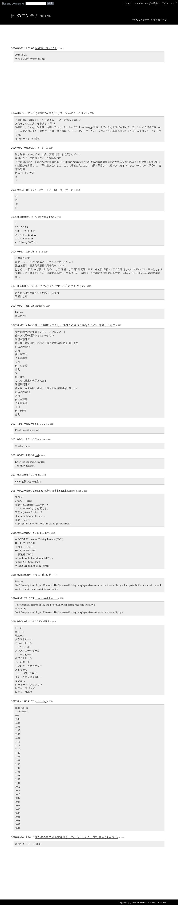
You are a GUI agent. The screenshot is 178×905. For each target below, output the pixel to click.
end (37, 455)
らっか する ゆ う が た (54, 189)
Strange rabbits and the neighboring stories (58, 490)
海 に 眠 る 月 (43, 574)
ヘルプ (173, 3)
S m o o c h (41, 423)
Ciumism (40, 439)
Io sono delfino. (46, 598)
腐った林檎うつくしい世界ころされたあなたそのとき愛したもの (75, 325)
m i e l (38, 251)
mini (37, 474)
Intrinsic (39, 305)
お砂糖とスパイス (46, 48)
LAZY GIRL (42, 621)
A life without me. (45, 217)
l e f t (41, 147)
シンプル (138, 3)
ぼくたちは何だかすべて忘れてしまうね (60, 286)
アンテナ (127, 3)
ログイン (163, 3)
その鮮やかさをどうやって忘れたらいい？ (61, 113)
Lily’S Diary (42, 532)
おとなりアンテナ (140, 19)
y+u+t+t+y (41, 701)
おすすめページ (159, 19)
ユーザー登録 (151, 3)
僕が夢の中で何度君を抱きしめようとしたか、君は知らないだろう (76, 837)
